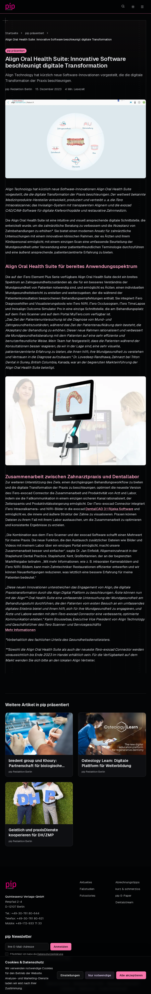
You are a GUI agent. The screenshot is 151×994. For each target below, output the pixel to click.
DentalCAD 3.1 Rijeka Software (109, 509)
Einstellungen (70, 975)
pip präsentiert (34, 33)
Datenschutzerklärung (50, 954)
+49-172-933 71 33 (29, 923)
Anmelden (61, 946)
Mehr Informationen (20, 630)
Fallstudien (87, 889)
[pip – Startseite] (10, 7)
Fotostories (87, 895)
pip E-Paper (123, 895)
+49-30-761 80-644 (25, 913)
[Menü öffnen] (142, 6)
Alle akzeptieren (131, 975)
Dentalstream (124, 902)
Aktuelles (86, 882)
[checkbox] (6, 954)
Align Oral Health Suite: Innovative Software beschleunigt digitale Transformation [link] (58, 39)
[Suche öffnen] (123, 6)
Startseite (11, 33)
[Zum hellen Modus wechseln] (133, 6)
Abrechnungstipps (127, 882)
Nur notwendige (99, 975)
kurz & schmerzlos (127, 889)
